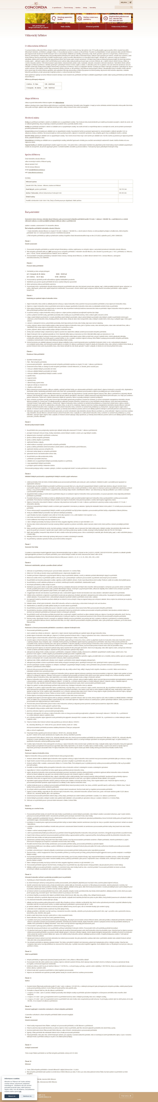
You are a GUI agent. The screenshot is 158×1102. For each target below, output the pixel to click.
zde (20, 1091)
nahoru (125, 1096)
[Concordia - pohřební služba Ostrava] (36, 6)
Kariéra (78, 7)
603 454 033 (118, 21)
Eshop (85, 7)
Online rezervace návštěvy (90, 18)
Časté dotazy (68, 7)
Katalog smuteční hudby (65, 18)
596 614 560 (117, 18)
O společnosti (56, 7)
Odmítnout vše (27, 1096)
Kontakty (93, 7)
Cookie (79, 1099)
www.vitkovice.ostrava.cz (35, 172)
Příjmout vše (11, 1096)
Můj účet (124, 2)
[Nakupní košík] (130, 2)
